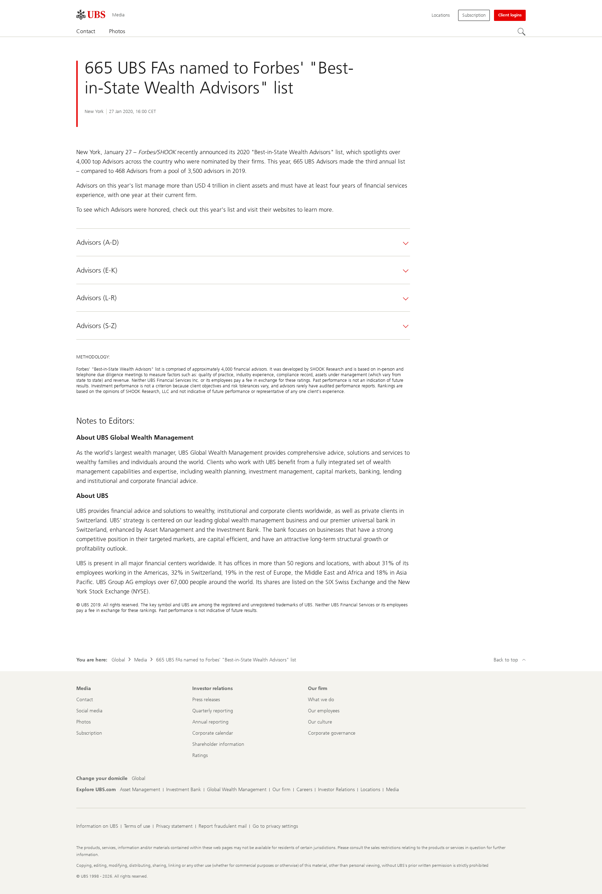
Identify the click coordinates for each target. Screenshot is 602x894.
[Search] (521, 32)
